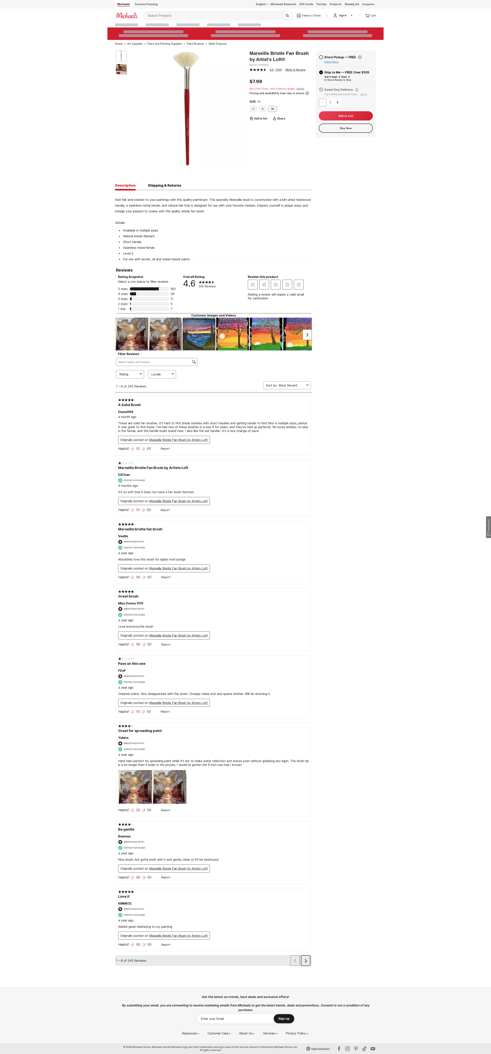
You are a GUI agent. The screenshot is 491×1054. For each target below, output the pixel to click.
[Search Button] (287, 15)
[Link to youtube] (373, 1049)
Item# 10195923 (259, 64)
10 (272, 108)
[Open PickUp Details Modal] (360, 57)
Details (300, 88)
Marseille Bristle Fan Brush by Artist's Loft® (279, 56)
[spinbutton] (330, 102)
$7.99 (256, 81)
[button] (280, 92)
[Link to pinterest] (356, 1049)
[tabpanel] (213, 226)
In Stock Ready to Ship (337, 79)
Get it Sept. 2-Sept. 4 (337, 76)
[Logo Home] (126, 15)
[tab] (125, 185)
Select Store (331, 61)
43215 (363, 94)
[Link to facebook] (339, 1049)
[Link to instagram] (347, 1049)
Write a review (295, 69)
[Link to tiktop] (364, 1049)
